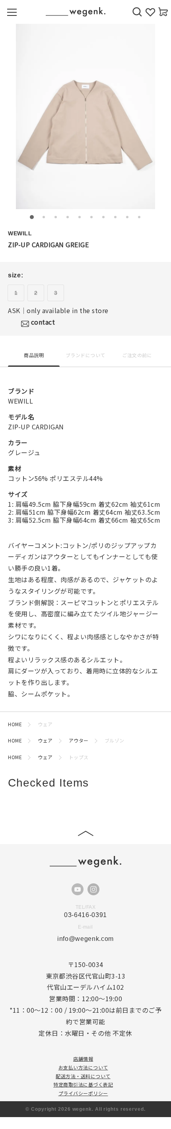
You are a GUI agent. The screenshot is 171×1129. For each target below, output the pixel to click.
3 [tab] (56, 217)
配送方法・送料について (83, 1076)
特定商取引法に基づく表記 (83, 1084)
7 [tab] (103, 217)
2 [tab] (44, 217)
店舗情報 (83, 1058)
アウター (79, 740)
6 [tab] (91, 217)
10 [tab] (139, 217)
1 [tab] (32, 217)
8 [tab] (115, 217)
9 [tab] (127, 217)
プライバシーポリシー (83, 1093)
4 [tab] (68, 217)
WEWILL (20, 233)
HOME (15, 724)
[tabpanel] (85, 116)
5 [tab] (80, 217)
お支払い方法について (83, 1067)
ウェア (45, 740)
